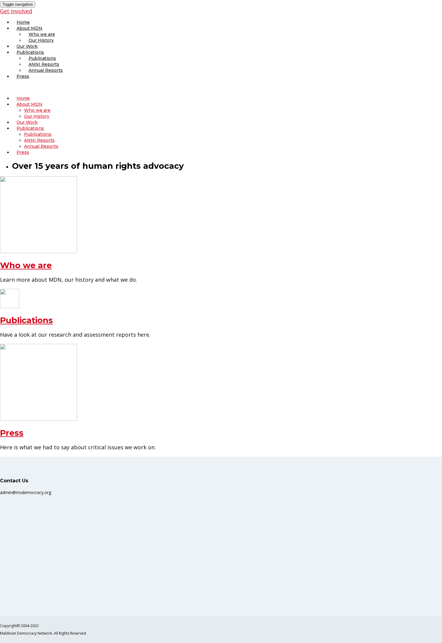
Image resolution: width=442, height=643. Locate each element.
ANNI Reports (44, 64)
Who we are (42, 34)
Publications (30, 52)
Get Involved (16, 11)
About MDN (29, 28)
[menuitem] (227, 22)
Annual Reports (46, 70)
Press (23, 76)
